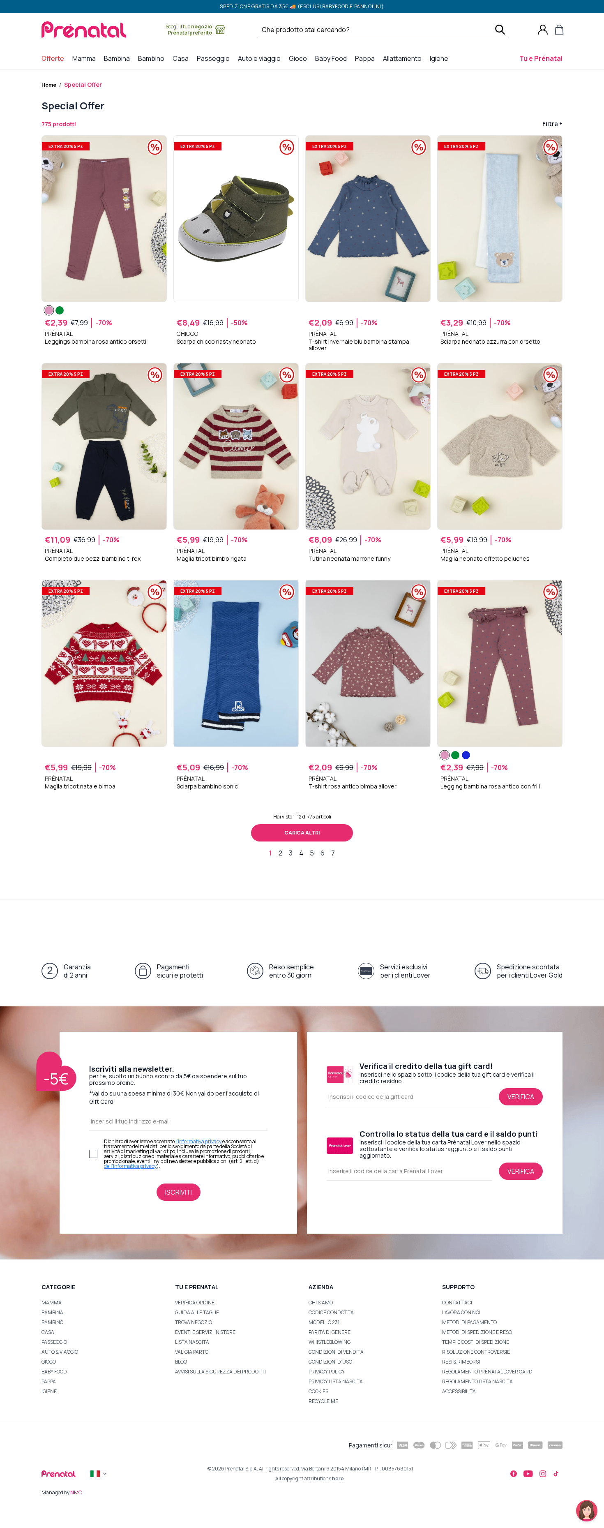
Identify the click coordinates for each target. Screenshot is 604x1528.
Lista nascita (192, 1341)
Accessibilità (459, 1391)
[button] (586, 1510)
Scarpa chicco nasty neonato (216, 341)
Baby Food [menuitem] (332, 58)
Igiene (49, 1391)
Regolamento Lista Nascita (477, 1381)
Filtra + (552, 123)
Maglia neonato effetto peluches (485, 558)
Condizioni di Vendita (336, 1351)
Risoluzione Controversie (476, 1351)
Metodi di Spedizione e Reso (477, 1332)
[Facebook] (513, 1473)
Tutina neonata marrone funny (349, 558)
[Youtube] (528, 1473)
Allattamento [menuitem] (404, 58)
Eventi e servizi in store (205, 1332)
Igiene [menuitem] (441, 58)
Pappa (48, 1381)
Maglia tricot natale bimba (80, 786)
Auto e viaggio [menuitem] (261, 58)
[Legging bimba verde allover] (455, 755)
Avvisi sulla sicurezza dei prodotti (220, 1371)
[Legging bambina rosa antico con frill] (444, 755)
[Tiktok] (556, 1473)
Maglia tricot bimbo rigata (212, 558)
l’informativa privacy (198, 1141)
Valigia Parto (191, 1351)
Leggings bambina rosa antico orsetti (95, 341)
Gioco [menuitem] (299, 58)
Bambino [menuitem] (153, 58)
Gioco (48, 1361)
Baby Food (54, 1371)
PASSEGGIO (54, 1341)
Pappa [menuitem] (366, 58)
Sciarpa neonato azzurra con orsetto (490, 341)
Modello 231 (324, 1322)
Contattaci (457, 1302)
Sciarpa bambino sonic (207, 786)
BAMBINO (52, 1322)
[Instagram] (542, 1473)
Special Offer (83, 84)
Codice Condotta (331, 1312)
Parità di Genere (329, 1332)
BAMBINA (52, 1312)
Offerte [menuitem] (54, 58)
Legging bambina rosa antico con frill (490, 786)
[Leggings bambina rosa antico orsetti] (49, 310)
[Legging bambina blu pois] (466, 755)
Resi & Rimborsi (461, 1361)
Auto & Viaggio (59, 1351)
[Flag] (99, 1473)
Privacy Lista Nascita (336, 1381)
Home (48, 84)
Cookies (318, 1391)
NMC (76, 1492)
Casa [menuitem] (182, 58)
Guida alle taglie (197, 1312)
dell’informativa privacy (130, 1166)
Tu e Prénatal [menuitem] (542, 58)
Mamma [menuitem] (85, 58)
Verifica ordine (194, 1302)
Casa (47, 1332)
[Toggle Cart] (559, 29)
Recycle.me (323, 1401)
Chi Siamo (321, 1302)
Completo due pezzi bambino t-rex (93, 558)
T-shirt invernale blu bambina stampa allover (359, 344)
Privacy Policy (327, 1371)
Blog (181, 1361)
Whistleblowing (329, 1341)
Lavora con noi (461, 1312)
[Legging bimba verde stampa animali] (59, 310)
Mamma (51, 1302)
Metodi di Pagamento (469, 1322)
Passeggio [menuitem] (215, 58)
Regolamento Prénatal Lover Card (487, 1371)
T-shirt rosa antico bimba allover (353, 786)
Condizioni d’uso (330, 1361)
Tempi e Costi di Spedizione (475, 1341)
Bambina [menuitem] (118, 58)
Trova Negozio (193, 1322)
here (338, 1478)
